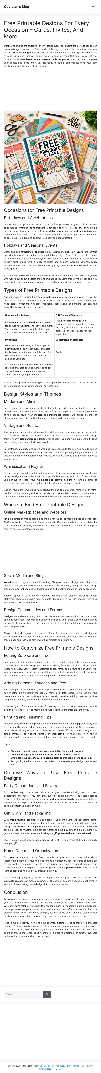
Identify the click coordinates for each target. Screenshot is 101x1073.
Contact (59, 1069)
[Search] (47, 994)
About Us (38, 1066)
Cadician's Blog (16, 7)
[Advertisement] (50, 89)
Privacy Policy (64, 1066)
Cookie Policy (50, 1066)
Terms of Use (79, 1066)
